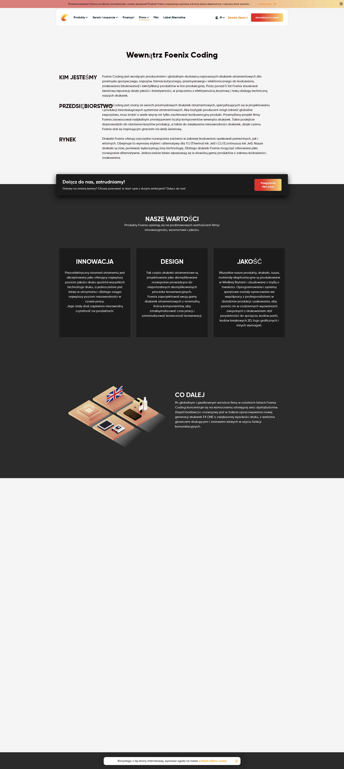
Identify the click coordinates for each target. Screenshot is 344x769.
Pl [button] (221, 17)
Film (156, 17)
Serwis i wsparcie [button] (104, 17)
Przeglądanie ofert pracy (268, 184)
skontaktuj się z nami (267, 17)
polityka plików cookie (213, 761)
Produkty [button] (80, 17)
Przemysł (128, 17)
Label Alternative (174, 17)
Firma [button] (143, 17)
